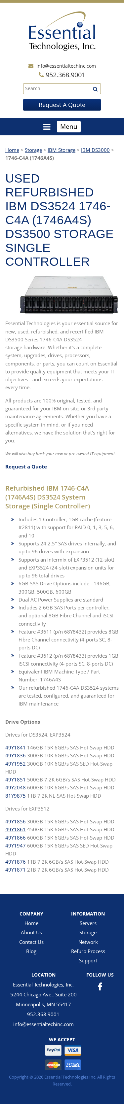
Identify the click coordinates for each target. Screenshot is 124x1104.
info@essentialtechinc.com (66, 66)
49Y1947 (15, 845)
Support (88, 960)
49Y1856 (15, 821)
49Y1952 (15, 763)
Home (12, 150)
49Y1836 (15, 755)
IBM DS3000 (95, 150)
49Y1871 (15, 869)
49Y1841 (15, 747)
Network (88, 942)
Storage (33, 150)
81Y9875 (15, 795)
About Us (31, 932)
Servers (88, 923)
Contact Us (31, 942)
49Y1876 (15, 861)
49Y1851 (15, 779)
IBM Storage (61, 150)
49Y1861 (15, 829)
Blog (31, 951)
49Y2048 (15, 787)
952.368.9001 (43, 1014)
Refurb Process (88, 951)
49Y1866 (15, 837)
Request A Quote (62, 105)
